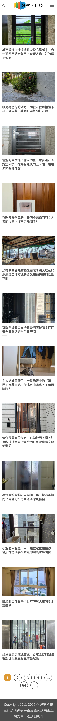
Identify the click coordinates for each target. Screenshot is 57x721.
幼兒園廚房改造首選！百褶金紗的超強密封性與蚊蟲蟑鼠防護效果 (28, 656)
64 (24, 685)
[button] (3, 6)
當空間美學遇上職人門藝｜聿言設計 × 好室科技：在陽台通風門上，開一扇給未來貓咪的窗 (28, 164)
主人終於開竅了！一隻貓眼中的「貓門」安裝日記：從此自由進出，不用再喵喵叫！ (28, 384)
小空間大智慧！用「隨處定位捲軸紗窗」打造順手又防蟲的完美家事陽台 (26, 550)
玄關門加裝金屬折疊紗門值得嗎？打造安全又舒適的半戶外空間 (28, 329)
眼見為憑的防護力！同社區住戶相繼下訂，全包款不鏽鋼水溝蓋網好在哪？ (28, 109)
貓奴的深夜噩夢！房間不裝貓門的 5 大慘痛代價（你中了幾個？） (28, 219)
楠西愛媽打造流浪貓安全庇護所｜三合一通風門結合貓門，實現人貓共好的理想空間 (28, 54)
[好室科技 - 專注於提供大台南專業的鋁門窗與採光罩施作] (28, 5)
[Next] (34, 685)
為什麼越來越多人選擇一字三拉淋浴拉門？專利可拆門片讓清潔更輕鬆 (28, 497)
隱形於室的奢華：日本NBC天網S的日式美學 (27, 603)
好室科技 (46, 704)
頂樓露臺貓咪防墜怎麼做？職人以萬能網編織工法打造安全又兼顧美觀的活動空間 (28, 274)
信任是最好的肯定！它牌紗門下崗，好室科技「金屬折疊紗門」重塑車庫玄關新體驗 (28, 442)
